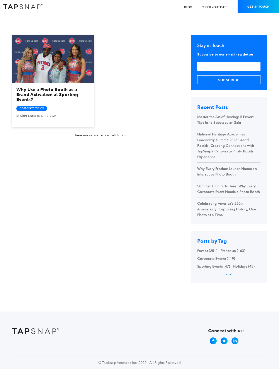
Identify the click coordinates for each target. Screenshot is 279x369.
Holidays (244, 266)
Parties (207, 250)
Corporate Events (32, 108)
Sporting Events (213, 266)
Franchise (233, 250)
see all (229, 274)
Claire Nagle (28, 116)
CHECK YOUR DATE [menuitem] (214, 7)
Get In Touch (258, 7)
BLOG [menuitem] (188, 7)
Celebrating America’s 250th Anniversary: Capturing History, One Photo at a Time (226, 209)
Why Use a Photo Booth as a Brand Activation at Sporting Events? (47, 95)
